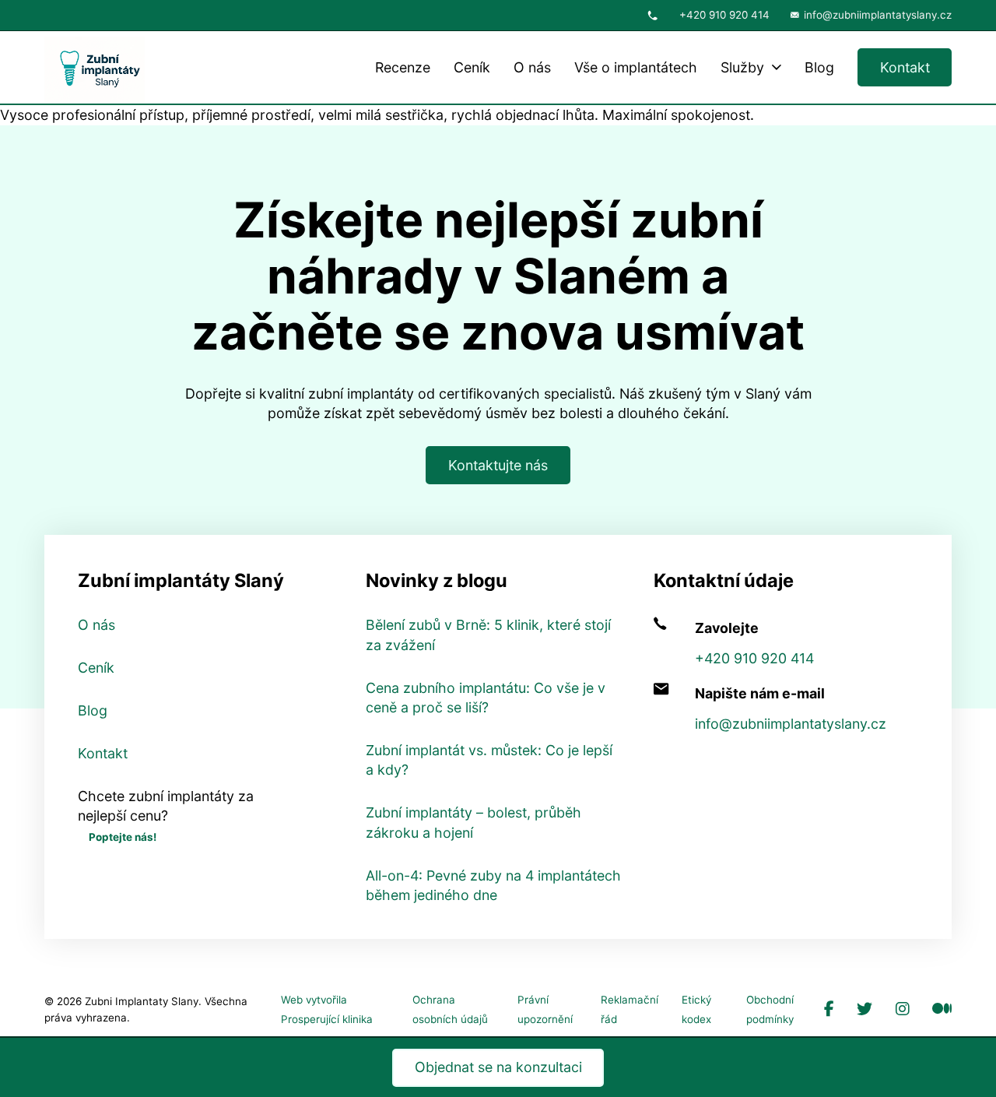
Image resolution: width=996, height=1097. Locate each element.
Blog (819, 67)
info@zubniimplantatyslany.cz (878, 15)
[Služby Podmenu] (776, 68)
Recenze (402, 67)
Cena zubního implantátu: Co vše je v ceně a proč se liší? (485, 698)
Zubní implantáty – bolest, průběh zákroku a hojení (473, 822)
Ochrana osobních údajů (450, 1009)
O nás (532, 67)
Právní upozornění (545, 1009)
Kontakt (905, 67)
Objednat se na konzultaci (498, 1067)
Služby (742, 67)
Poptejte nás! (122, 837)
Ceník (472, 67)
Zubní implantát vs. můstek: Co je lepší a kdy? (489, 760)
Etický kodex (696, 1009)
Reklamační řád (629, 1009)
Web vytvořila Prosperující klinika (327, 1009)
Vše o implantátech (635, 67)
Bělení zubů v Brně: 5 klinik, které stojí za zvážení (488, 634)
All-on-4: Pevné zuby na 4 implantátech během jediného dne (493, 885)
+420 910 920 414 (724, 15)
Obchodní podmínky (770, 1009)
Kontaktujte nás (498, 465)
